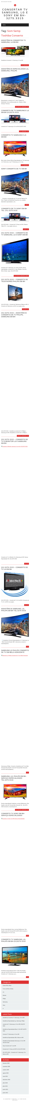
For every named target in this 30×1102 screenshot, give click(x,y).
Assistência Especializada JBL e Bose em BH (13, 1037)
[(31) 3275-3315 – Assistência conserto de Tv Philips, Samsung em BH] (15, 428)
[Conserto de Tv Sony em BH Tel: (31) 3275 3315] (15, 221)
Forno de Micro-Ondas (8, 988)
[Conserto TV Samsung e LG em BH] (15, 157)
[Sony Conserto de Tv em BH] (15, 195)
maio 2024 (5, 1076)
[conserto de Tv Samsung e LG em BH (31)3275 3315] (15, 123)
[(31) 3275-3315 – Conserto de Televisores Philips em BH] (15, 301)
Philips (19, 106)
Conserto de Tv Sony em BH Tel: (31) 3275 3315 (14, 209)
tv (27, 106)
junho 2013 (5, 1089)
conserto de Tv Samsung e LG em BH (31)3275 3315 (15, 111)
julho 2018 (5, 1082)
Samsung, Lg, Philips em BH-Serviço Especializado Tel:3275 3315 (14, 778)
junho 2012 (5, 1092)
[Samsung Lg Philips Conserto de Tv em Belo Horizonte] (15, 655)
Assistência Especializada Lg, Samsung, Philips (15, 70)
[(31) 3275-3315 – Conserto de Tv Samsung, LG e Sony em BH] (15, 264)
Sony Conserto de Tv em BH (14, 169)
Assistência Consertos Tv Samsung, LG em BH (13, 41)
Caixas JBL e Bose (7, 985)
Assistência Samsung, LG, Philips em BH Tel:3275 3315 (13, 610)
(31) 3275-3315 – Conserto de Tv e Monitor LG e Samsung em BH (14, 441)
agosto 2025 (6, 1073)
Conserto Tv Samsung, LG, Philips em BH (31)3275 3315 (13, 940)
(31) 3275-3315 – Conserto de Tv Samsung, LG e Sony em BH (14, 234)
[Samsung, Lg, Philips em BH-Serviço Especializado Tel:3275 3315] (15, 800)
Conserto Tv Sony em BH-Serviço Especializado (13, 814)
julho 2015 (5, 1086)
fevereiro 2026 (6, 1063)
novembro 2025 (6, 1066)
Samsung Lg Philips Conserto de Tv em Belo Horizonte (15, 651)
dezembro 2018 (6, 1079)
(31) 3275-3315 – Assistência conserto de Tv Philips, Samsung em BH (14, 315)
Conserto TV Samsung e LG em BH (13, 136)
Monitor (4, 995)
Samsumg (25, 65)
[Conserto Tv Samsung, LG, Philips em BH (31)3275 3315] (15, 967)
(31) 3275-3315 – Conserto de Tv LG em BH (14, 568)
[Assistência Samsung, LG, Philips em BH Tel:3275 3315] (15, 637)
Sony (27, 204)
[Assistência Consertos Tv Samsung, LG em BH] (15, 57)
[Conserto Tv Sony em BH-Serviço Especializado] (15, 818)
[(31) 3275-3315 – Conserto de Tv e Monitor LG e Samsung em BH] (15, 446)
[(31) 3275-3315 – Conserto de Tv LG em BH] (15, 597)
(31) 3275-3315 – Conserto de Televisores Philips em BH (14, 280)
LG (22, 65)
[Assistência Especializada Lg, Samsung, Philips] (15, 97)
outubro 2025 (6, 1069)
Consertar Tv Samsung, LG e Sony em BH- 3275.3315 (15, 14)
